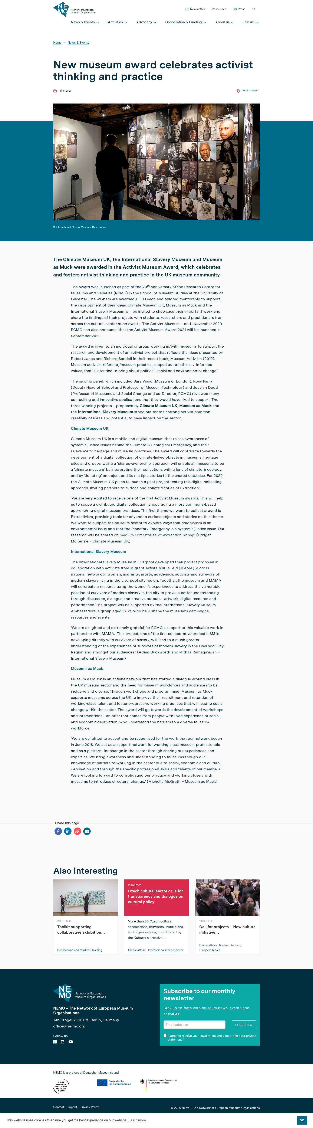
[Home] (74, 9)
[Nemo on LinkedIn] (62, 1042)
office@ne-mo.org (69, 1026)
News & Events (78, 42)
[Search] (254, 9)
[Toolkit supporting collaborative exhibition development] (85, 897)
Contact (58, 1107)
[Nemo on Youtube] (71, 1042)
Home (57, 42)
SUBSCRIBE (244, 1025)
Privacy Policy (89, 1107)
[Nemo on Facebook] (55, 1042)
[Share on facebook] (58, 831)
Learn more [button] (137, 1120)
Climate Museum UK (90, 428)
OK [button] (302, 1120)
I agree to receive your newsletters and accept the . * (212, 1037)
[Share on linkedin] (67, 831)
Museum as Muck (87, 668)
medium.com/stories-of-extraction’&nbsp (157, 535)
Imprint (72, 1107)
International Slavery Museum (98, 551)
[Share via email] (87, 831)
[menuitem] (83, 22)
